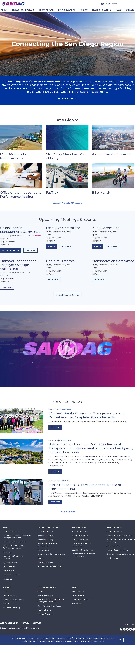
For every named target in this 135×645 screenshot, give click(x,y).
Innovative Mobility (45, 540)
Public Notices (78, 595)
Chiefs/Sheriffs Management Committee (20, 230)
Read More (55, 427)
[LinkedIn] (133, 629)
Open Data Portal (114, 531)
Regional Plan (79, 527)
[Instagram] (127, 629)
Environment (43, 550)
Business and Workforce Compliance (13, 557)
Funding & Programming (13, 600)
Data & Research (66, 10)
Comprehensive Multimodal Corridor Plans (84, 555)
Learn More (31, 250)
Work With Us (9, 567)
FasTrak (52, 193)
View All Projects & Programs (67, 203)
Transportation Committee (113, 261)
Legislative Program (11, 575)
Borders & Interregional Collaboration (47, 544)
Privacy (25, 623)
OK (120, 640)
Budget (6, 604)
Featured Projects (45, 531)
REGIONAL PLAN (46, 10)
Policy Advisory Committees (14, 542)
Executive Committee (63, 228)
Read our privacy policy (78, 641)
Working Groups (44, 610)
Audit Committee (106, 228)
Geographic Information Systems (120, 554)
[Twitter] (124, 629)
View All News (67, 512)
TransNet (7, 591)
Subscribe (130, 625)
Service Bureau (113, 558)
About (4, 10)
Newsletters (77, 604)
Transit (40, 558)
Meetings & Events (101, 10)
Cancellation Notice (10, 250)
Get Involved (8, 571)
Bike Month (101, 193)
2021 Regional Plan (80, 536)
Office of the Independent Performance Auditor (20, 195)
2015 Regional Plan (80, 540)
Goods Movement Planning (49, 566)
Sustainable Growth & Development (81, 544)
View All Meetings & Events (67, 295)
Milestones (7, 579)
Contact (36, 623)
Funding (84, 10)
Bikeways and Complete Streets (51, 554)
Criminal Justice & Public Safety (120, 536)
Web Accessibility (9, 623)
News (118, 10)
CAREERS (130, 10)
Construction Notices (81, 600)
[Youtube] (130, 629)
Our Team (7, 552)
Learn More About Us (67, 98)
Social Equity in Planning (82, 550)
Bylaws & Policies (10, 563)
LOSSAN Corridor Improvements (13, 156)
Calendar (41, 591)
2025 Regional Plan (80, 531)
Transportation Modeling (117, 550)
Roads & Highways (45, 562)
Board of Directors (60, 261)
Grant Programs (10, 595)
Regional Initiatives (45, 536)
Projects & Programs (23, 10)
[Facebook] (121, 629)
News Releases (78, 591)
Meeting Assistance (45, 614)
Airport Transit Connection (113, 154)
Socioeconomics (113, 546)
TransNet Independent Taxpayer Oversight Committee (18, 265)
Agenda (51, 246)
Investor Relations (10, 608)
